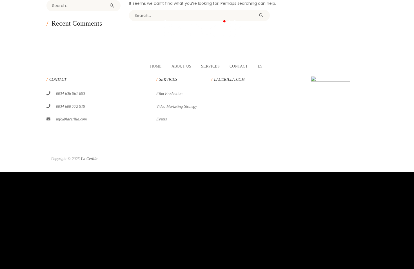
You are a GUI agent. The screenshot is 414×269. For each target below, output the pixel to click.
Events (161, 119)
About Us (181, 66)
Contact (239, 66)
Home (156, 66)
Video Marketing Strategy (176, 106)
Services (210, 66)
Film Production (169, 93)
